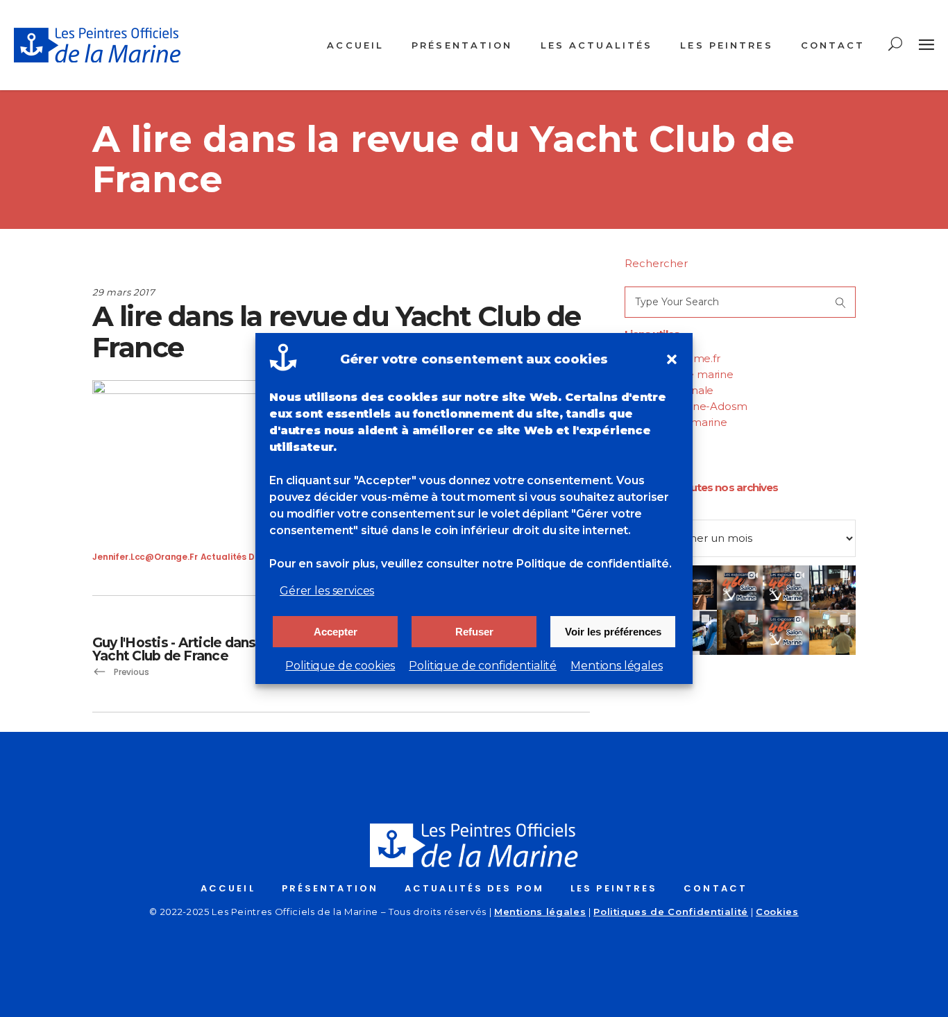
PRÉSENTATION (330, 888)
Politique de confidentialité (483, 665)
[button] (672, 359)
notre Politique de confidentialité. (577, 563)
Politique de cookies (340, 665)
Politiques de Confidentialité (670, 911)
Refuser (474, 632)
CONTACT (715, 888)
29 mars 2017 (123, 292)
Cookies (777, 911)
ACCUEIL (228, 888)
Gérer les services (327, 590)
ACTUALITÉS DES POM (474, 888)
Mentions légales (616, 665)
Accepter (335, 632)
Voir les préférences (613, 632)
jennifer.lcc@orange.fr (145, 557)
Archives (646, 511)
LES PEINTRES (613, 888)
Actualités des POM (244, 557)
